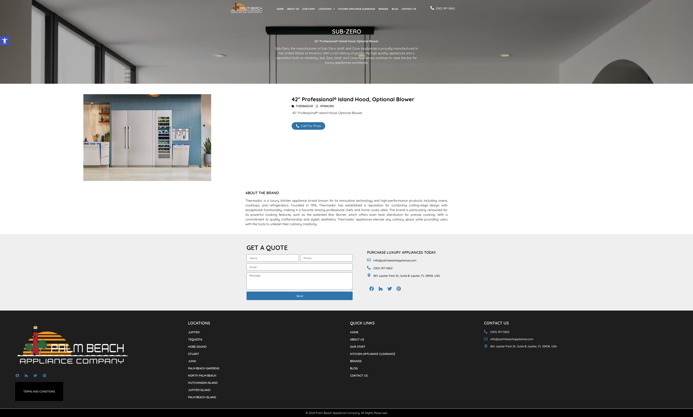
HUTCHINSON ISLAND (202, 383)
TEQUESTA (195, 339)
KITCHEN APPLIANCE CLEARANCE (356, 8)
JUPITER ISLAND (199, 390)
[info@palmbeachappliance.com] (369, 260)
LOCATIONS (325, 8)
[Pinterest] (398, 288)
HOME (280, 8)
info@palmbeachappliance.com (395, 260)
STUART (193, 354)
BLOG (395, 8)
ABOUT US (293, 8)
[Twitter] (389, 288)
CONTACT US (409, 8)
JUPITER (194, 332)
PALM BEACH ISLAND (202, 397)
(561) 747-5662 (445, 8)
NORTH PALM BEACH (202, 375)
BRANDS (383, 8)
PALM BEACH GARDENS (203, 368)
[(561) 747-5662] (432, 8)
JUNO (192, 361)
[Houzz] (380, 288)
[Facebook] (371, 288)
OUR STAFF (308, 8)
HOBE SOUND (197, 346)
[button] (4, 40)
